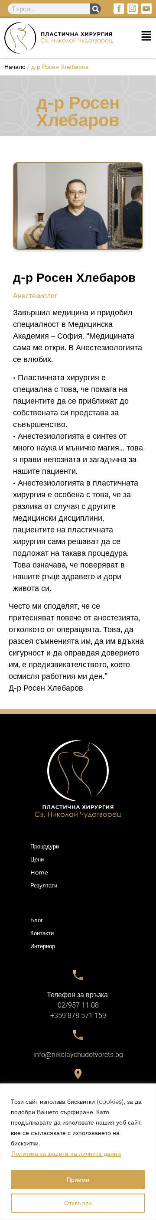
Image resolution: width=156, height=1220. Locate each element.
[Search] (95, 8)
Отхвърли (78, 1203)
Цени (37, 859)
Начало (15, 66)
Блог (36, 920)
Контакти (42, 933)
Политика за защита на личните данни (66, 1154)
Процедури (44, 846)
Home (39, 872)
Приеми (78, 1180)
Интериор (42, 946)
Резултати (43, 885)
